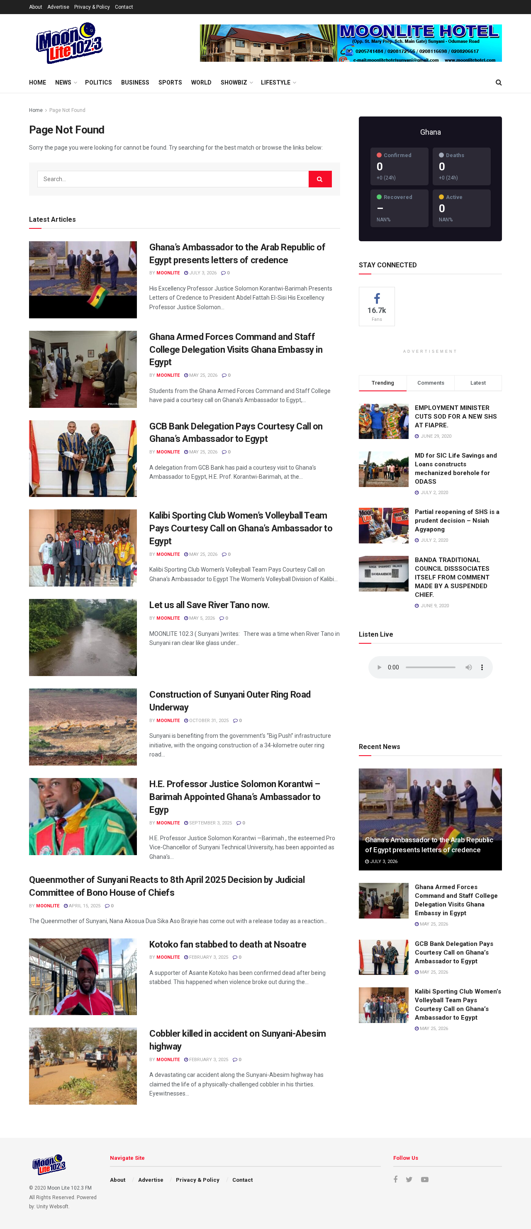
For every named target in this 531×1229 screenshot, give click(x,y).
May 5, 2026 (201, 618)
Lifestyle (275, 82)
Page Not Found (67, 110)
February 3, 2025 (208, 957)
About (35, 7)
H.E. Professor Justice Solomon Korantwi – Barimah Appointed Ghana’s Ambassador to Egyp (235, 797)
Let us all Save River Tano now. (209, 605)
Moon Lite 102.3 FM (69, 1188)
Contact (124, 7)
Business (135, 82)
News (63, 82)
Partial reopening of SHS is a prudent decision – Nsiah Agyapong (457, 520)
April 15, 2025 (84, 906)
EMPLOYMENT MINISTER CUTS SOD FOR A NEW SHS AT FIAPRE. (456, 416)
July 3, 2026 (202, 273)
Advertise (58, 7)
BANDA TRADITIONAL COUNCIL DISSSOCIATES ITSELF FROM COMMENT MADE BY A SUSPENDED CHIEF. (452, 577)
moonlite (168, 273)
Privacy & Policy (92, 7)
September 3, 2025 (210, 823)
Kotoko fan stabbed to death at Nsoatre (227, 944)
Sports (170, 82)
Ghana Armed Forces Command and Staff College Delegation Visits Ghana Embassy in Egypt (236, 350)
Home (37, 82)
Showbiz (234, 82)
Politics (98, 82)
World (201, 82)
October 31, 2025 (208, 720)
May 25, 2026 (202, 375)
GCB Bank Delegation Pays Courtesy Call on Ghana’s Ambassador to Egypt (454, 952)
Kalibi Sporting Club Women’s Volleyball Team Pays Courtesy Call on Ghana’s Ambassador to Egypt (240, 528)
